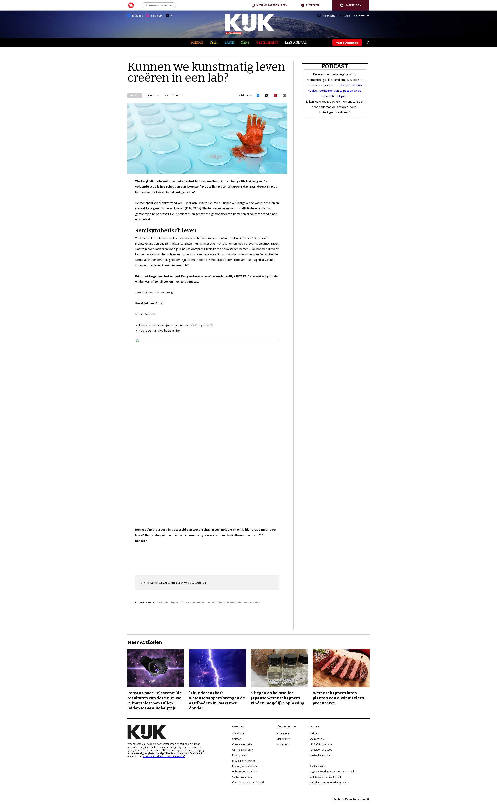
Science (196, 42)
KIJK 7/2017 (193, 208)
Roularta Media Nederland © (352, 799)
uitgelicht (234, 602)
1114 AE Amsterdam (320, 744)
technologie (216, 602)
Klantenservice (362, 15)
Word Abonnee (347, 42)
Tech (214, 42)
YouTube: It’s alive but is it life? (159, 330)
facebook (137, 15)
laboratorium (195, 602)
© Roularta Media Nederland (248, 782)
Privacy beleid (240, 755)
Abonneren (282, 733)
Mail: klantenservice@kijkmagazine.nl (329, 782)
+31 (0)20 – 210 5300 (320, 749)
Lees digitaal (296, 42)
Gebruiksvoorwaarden (244, 771)
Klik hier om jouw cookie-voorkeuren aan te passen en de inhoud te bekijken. (335, 90)
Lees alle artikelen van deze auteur (182, 583)
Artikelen (134, 95)
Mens (245, 42)
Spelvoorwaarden (242, 777)
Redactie (314, 733)
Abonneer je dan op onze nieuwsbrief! (164, 756)
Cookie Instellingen (242, 749)
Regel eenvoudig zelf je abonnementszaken (333, 771)
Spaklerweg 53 (317, 739)
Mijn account (283, 744)
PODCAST (334, 66)
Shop (347, 15)
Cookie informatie (242, 744)
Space (229, 42)
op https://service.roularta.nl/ (325, 777)
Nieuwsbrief (329, 15)
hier (164, 535)
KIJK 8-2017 (177, 602)
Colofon (236, 739)
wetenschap (252, 602)
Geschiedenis (267, 42)
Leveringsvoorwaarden (245, 766)
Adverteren (238, 733)
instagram (156, 15)
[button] (350, 5)
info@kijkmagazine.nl (321, 755)
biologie (162, 602)
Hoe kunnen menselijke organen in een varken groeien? (176, 325)
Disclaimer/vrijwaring (243, 760)
